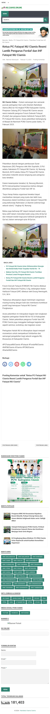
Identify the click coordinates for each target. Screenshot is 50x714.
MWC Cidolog (18, 560)
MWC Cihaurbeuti (31, 560)
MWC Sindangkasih (35, 584)
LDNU (11, 602)
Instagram (25, 613)
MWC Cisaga (18, 568)
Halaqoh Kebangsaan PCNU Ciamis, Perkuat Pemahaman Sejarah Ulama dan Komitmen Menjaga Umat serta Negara (28, 529)
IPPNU (4, 602)
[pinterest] (17, 364)
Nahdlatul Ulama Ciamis (28, 710)
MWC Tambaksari (36, 587)
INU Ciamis (6, 598)
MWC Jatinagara (30, 568)
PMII (44, 602)
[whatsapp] (23, 364)
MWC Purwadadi (24, 580)
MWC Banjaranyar (9, 557)
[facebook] (4, 364)
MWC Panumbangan (9, 580)
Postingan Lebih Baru (10, 445)
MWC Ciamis (6, 560)
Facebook (15, 613)
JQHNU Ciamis (17, 598)
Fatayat (36, 598)
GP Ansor (28, 598)
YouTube (5, 613)
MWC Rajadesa (38, 580)
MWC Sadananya (19, 584)
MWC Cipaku (6, 568)
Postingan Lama (41, 445)
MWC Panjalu (21, 576)
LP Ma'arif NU (20, 602)
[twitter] (10, 364)
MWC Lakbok (18, 572)
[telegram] (29, 364)
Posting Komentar (39, 59)
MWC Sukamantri (22, 587)
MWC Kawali (7, 572)
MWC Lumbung (30, 572)
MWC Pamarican (8, 576)
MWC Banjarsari (23, 557)
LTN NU (37, 602)
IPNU (44, 598)
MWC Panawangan (35, 576)
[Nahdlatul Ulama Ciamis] (11, 8)
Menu (5, 14)
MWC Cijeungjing (8, 564)
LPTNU (30, 602)
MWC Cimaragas (36, 564)
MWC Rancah (7, 584)
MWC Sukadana (8, 587)
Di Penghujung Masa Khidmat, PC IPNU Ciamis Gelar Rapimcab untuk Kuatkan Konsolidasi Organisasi (29, 540)
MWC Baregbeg (38, 557)
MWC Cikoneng (22, 564)
